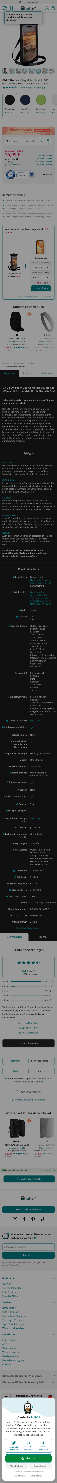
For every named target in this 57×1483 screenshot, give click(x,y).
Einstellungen (40, 1466)
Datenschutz (36, 1475)
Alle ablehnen (16, 1466)
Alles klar (31, 1458)
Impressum (20, 1475)
